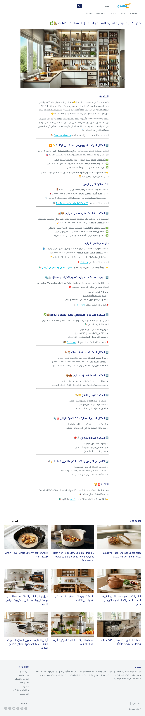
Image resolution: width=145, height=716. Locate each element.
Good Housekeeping (62, 135)
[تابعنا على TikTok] (9, 708)
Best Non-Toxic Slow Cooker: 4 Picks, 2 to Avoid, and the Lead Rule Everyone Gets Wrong (73, 556)
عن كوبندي (24, 671)
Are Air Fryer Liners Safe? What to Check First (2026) (26, 554)
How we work (102, 13)
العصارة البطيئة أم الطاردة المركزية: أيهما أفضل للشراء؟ (73, 642)
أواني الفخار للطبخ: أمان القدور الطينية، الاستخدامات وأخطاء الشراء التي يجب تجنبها (121, 600)
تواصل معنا (24, 682)
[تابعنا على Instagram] (21, 708)
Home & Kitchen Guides (19, 690)
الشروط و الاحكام (22, 679)
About (113, 13)
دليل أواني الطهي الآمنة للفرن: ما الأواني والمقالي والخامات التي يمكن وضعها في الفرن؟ (26, 600)
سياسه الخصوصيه (22, 675)
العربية (134, 703)
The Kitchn (80, 305)
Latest (122, 13)
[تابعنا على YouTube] (13, 708)
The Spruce (71, 342)
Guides (134, 13)
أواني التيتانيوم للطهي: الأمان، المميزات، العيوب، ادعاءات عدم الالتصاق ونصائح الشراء (27, 644)
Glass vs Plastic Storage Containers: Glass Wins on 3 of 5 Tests (122, 554)
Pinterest (84, 262)
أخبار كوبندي (24, 694)
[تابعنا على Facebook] (25, 708)
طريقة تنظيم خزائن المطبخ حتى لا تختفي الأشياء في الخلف (74, 598)
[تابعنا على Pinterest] (17, 708)
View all (14, 521)
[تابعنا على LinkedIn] (5, 708)
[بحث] (79, 6)
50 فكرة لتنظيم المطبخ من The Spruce (72, 203)
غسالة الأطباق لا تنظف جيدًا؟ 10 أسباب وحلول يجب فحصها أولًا (121, 642)
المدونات (25, 686)
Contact (89, 13)
